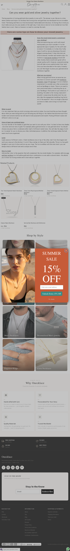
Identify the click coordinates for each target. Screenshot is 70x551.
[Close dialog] (66, 250)
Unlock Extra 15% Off (51, 293)
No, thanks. (52, 299)
